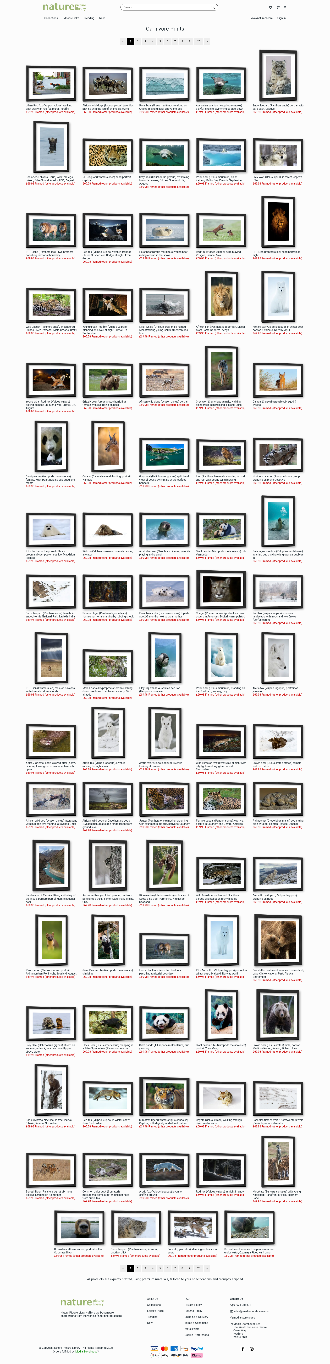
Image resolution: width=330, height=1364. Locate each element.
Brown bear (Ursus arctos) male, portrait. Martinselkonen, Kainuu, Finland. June (277, 1047)
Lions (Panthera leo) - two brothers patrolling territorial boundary (160, 972)
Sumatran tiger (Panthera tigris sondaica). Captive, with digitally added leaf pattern (164, 1121)
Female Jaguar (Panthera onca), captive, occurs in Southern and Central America (220, 822)
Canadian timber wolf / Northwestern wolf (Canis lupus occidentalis (278, 1121)
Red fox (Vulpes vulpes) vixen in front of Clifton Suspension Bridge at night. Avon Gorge (106, 255)
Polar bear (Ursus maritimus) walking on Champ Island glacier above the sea (163, 107)
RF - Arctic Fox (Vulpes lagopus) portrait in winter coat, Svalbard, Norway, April (221, 972)
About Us (152, 1298)
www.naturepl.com (262, 18)
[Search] (213, 7)
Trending (89, 18)
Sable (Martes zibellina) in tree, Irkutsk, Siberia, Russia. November (49, 1121)
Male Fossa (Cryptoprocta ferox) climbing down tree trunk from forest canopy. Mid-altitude (107, 691)
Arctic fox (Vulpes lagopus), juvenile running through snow (103, 764)
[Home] (64, 11)
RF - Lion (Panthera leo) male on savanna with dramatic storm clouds (50, 689)
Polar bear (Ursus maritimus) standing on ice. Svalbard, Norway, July (220, 689)
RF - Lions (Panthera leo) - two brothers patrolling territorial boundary (49, 253)
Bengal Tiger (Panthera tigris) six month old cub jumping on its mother (49, 1193)
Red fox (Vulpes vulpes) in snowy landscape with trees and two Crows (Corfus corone (274, 616)
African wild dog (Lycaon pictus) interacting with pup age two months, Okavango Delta (51, 822)
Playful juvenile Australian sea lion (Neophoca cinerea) (159, 689)
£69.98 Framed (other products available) (50, 112)
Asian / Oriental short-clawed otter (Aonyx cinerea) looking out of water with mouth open (51, 766)
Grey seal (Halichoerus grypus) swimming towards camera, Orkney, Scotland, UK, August (164, 180)
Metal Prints (192, 1329)
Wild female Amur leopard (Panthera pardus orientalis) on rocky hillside (217, 897)
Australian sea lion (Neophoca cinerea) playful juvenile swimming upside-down (219, 107)
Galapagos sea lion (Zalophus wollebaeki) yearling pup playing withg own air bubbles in (278, 554)
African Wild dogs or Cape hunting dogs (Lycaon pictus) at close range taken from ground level (107, 824)
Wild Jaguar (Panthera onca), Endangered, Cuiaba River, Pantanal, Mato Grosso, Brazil (51, 328)
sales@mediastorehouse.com (251, 1311)
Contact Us (236, 1298)
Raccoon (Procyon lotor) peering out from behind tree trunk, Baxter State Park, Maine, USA (108, 899)
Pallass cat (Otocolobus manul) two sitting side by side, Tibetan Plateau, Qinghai (278, 822)
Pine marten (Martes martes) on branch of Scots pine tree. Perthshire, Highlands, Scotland (164, 899)
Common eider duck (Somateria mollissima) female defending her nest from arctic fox (105, 1195)
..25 (198, 41)
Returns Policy (193, 1311)
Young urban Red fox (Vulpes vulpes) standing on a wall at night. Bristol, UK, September (105, 330)
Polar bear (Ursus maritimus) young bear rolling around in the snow (163, 253)
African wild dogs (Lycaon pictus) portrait (163, 401)
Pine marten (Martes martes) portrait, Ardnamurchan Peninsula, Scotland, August (51, 972)
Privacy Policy (193, 1304)
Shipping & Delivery (196, 1317)
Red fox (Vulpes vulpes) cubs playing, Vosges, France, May (218, 253)
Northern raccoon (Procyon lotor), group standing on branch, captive (276, 478)
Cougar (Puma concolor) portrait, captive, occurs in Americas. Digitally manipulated (220, 615)
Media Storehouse (86, 1351)
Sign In (281, 18)
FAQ (187, 1298)
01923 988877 (242, 1304)
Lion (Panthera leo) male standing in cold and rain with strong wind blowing (220, 478)
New (102, 18)
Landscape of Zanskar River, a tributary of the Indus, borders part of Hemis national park (51, 899)
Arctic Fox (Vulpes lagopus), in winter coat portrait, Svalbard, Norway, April (278, 328)
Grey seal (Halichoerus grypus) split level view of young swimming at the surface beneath (164, 480)
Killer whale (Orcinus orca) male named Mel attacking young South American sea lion (163, 330)
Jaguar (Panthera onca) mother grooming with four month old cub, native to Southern (164, 822)
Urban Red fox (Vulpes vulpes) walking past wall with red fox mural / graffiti (49, 107)
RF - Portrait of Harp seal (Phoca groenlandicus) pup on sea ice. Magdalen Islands (50, 554)
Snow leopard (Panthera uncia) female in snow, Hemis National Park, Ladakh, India (50, 615)
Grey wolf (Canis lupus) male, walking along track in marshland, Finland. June (219, 403)
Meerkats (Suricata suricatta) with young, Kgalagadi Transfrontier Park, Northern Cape (277, 1195)
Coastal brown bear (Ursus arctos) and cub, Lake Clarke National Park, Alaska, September (278, 973)
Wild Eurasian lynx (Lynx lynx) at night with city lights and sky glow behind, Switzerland (221, 766)
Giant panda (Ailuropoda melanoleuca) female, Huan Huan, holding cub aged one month (50, 480)
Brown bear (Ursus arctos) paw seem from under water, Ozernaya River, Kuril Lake (249, 1251)
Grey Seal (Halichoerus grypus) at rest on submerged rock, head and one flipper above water (50, 1048)
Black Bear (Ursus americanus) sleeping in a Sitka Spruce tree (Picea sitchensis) (107, 1047)
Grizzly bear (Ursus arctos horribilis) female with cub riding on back (104, 403)
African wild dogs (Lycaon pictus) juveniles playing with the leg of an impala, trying (108, 107)
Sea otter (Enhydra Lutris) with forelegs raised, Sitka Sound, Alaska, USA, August (50, 178)
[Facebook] (243, 1350)
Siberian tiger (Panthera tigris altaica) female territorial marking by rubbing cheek (108, 615)
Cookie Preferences (197, 1335)
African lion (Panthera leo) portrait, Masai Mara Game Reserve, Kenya (220, 328)
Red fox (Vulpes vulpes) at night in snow (220, 1191)
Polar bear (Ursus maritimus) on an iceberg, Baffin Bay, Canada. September (219, 178)
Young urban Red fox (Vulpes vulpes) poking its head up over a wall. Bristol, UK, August (51, 405)
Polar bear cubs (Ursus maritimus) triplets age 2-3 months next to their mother (164, 615)
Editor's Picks (71, 18)
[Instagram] (252, 1350)
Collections (51, 18)
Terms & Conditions (196, 1323)
